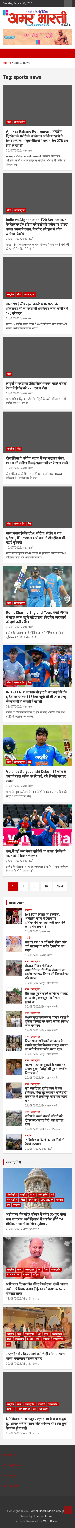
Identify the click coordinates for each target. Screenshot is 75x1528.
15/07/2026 (13, 318)
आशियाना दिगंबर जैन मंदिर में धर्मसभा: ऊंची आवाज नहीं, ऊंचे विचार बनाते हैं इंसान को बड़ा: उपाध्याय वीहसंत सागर (37, 1289)
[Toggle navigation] (8, 53)
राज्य (27, 961)
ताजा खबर (16, 902)
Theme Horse (43, 1516)
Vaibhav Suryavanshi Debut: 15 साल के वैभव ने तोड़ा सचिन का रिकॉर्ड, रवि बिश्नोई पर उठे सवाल (36, 776)
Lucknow (47, 1199)
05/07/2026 (13, 860)
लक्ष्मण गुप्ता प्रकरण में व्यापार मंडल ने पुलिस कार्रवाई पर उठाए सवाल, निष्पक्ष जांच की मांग (47, 1021)
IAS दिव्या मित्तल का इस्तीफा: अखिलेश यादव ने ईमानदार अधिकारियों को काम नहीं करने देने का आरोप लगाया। (45, 920)
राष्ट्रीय (10, 294)
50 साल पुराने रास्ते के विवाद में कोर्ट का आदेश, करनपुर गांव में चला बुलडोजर (46, 998)
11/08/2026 (13, 1298)
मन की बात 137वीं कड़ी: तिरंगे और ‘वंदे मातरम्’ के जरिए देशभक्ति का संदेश (45, 946)
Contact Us (10, 1485)
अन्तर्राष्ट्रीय (19, 122)
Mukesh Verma (51, 1129)
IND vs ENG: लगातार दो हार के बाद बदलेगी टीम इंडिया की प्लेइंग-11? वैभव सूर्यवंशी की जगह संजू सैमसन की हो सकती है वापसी (36, 697)
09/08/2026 (13, 1363)
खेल (9, 122)
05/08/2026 (13, 1433)
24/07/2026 (13, 238)
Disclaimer (10, 1475)
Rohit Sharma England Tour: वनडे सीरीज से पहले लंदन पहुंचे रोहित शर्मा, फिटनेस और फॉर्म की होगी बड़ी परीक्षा (37, 617)
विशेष (46, 1334)
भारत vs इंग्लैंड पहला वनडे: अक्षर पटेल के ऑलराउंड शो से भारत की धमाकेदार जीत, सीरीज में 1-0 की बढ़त (37, 308)
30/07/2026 (13, 150)
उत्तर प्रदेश (35, 961)
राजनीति (41, 1404)
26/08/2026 (13, 1229)
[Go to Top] (68, 1510)
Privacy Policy (12, 1465)
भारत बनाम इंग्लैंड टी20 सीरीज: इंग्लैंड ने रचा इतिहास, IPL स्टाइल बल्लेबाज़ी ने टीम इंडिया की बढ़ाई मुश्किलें (35, 538)
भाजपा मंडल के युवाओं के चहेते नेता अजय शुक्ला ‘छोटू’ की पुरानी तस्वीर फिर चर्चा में (46, 1069)
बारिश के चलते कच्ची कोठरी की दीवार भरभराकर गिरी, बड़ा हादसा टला (44, 1120)
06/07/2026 (13, 786)
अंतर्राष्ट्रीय (12, 1194)
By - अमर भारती (49, 983)
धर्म (52, 1194)
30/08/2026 (32, 931)
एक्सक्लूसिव (12, 1199)
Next (60, 886)
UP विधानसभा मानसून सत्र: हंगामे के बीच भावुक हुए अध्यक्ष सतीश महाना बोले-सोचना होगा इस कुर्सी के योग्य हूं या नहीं (36, 1423)
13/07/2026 (13, 393)
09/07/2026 (13, 627)
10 (46, 886)
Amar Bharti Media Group (47, 1511)
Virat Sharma (30, 1229)
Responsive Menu (68, 3)
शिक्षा (23, 1199)
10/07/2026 (13, 547)
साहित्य (16, 1205)
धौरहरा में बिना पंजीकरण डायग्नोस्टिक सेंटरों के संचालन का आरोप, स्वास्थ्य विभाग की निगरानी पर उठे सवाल (46, 972)
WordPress (50, 1521)
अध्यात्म (59, 1199)
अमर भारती (27, 150)
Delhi (10, 1409)
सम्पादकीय (13, 1162)
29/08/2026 (32, 1030)
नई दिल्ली (43, 1409)
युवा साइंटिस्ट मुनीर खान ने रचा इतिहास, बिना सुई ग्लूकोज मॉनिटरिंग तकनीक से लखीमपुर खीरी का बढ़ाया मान (46, 1094)
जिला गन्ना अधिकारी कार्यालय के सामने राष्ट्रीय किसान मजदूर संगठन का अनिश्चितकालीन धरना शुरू (46, 1045)
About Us (9, 1455)
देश (29, 523)
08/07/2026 (13, 706)
